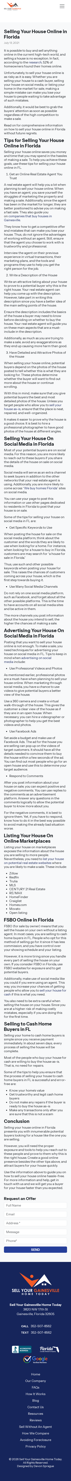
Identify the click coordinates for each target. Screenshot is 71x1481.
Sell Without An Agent (35, 1427)
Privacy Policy (35, 1446)
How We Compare (35, 1433)
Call (25, 1326)
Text (25, 1332)
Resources (35, 1414)
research (35, 62)
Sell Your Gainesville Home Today (40, 1459)
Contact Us (35, 1407)
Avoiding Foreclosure (35, 1440)
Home (35, 1374)
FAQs (35, 1387)
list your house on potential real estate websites (34, 861)
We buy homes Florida (40, 488)
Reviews (36, 1420)
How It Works (35, 1394)
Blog (35, 1400)
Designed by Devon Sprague (35, 1466)
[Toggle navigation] (62, 6)
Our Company (35, 1381)
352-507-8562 (36, 1326)
